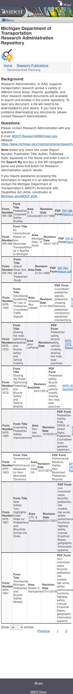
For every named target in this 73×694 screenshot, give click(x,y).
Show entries (17, 627)
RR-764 (7, 273)
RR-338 (7, 243)
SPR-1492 (5, 306)
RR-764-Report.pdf (64, 269)
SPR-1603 (5, 470)
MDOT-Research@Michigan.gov (35, 136)
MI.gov (67, 4)
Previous (43, 631)
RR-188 (7, 216)
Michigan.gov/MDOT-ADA (19, 196)
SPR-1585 (5, 434)
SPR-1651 (5, 521)
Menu (9, 19)
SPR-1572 (5, 347)
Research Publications (32, 65)
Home (8, 65)
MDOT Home (39, 692)
